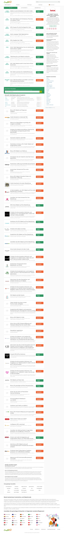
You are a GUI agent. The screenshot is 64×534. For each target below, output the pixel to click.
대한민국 (23, 518)
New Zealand (40, 522)
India (30, 518)
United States (7, 514)
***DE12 (38, 235)
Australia (14, 514)
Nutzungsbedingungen (51, 529)
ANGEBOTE (39, 19)
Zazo (39, 490)
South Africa (15, 522)
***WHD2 (38, 242)
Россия (39, 520)
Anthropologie (49, 82)
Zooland (24, 488)
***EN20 (38, 28)
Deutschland (24, 516)
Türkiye (6, 522)
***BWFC (38, 35)
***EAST (38, 380)
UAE (6, 524)
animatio (48, 93)
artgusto (48, 96)
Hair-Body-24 (24, 492)
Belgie (23, 514)
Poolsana (16, 486)
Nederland (15, 520)
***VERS (38, 250)
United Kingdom (8, 518)
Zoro (9, 490)
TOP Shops (29, 4)
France (39, 516)
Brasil (30, 514)
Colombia (7, 516)
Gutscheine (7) (24, 7)
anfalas (47, 103)
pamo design (16, 492)
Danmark (31, 516)
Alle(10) (10, 7)
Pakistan (23, 520)
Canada (39, 514)
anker (47, 78)
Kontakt (58, 529)
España (14, 516)
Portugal (14, 524)
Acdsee (47, 83)
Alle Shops (40, 4)
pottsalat (8, 488)
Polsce (39, 524)
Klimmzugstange (24, 490)
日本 (14, 518)
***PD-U (38, 229)
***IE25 (38, 64)
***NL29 (38, 438)
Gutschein (17, 4)
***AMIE (38, 11)
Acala (47, 97)
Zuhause (46, 107)
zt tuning (32, 490)
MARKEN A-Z (51, 107)
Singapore (31, 520)
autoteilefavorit (9, 486)
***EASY (38, 57)
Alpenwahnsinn (49, 85)
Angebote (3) (37, 7)
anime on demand (49, 104)
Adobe (47, 90)
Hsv (32, 488)
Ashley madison (49, 86)
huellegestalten (39, 488)
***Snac (38, 296)
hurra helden (16, 490)
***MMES (38, 72)
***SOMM (38, 386)
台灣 (22, 524)
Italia (38, 518)
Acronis (47, 89)
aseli (47, 92)
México (6, 520)
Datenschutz (43, 529)
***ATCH (38, 48)
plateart (8, 492)
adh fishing (48, 99)
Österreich (23, 522)
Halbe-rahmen (24, 486)
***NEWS (38, 205)
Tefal (54, 107)
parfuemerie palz (32, 486)
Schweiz (31, 522)
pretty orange (39, 486)
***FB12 (38, 355)
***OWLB (38, 222)
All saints (48, 79)
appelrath (48, 100)
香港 (30, 524)
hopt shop (16, 488)
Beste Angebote (7, 4)
